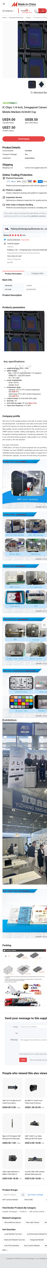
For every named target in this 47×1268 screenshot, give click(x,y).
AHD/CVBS (28, 1199)
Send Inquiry (23, 139)
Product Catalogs (36, 1194)
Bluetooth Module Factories (14, 1240)
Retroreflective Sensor (12, 1222)
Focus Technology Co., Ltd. (30, 1258)
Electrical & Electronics (16, 17)
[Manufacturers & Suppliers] (23, 4)
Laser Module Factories (13, 1234)
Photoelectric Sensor (40, 17)
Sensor (28, 17)
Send (23, 1060)
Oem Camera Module (32, 1245)
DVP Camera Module (10, 1199)
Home (4, 17)
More (4, 1250)
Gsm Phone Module (11, 1245)
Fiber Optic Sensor (32, 1222)
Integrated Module (37, 1240)
